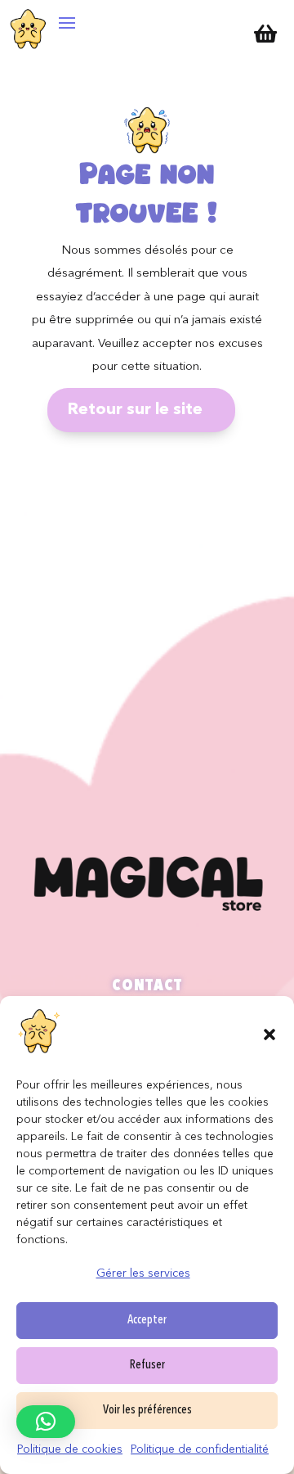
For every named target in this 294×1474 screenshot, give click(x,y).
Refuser (147, 1365)
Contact (147, 986)
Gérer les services (143, 1273)
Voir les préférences (147, 1410)
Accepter (147, 1320)
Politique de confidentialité (200, 1449)
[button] (269, 1034)
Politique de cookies (69, 1449)
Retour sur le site (135, 410)
